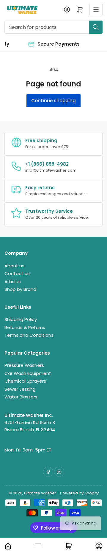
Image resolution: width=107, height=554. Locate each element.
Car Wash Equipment (27, 373)
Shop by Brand (20, 289)
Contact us (17, 273)
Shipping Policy (20, 319)
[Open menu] (96, 9)
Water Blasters (20, 397)
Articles (12, 281)
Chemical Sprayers (25, 381)
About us (14, 266)
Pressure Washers (24, 365)
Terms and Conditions (29, 335)
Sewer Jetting (19, 389)
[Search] (95, 27)
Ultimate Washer (40, 493)
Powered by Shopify (79, 493)
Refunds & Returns (24, 327)
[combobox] (53, 27)
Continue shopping (53, 100)
